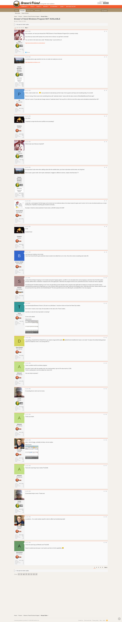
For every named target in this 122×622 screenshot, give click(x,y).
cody (16, 21)
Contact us (80, 620)
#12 (106, 337)
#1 (106, 31)
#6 (106, 167)
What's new (30, 10)
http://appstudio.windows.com (32, 62)
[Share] (104, 31)
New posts (17, 13)
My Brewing (53, 6)
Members (37, 10)
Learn (61, 6)
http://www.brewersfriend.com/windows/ (35, 43)
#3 (106, 90)
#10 (106, 277)
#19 (106, 516)
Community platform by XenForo (26, 620)
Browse (45, 6)
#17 (106, 465)
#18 (106, 491)
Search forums (25, 13)
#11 (106, 303)
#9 (106, 252)
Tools (32, 6)
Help (101, 620)
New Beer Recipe (71, 6)
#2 (106, 56)
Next (26, 27)
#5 (106, 141)
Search (39, 6)
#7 (106, 200)
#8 (106, 226)
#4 (106, 116)
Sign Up (106, 3)
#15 (106, 414)
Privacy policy (95, 620)
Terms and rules (87, 620)
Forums (22, 10)
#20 (106, 542)
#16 (106, 440)
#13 (106, 363)
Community (24, 6)
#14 (106, 388)
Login (99, 3)
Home (16, 10)
